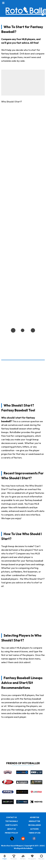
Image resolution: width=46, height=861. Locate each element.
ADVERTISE (34, 817)
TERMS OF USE (34, 833)
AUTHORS (34, 829)
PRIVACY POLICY (11, 833)
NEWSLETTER (34, 821)
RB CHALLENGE (34, 825)
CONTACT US (11, 817)
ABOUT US (11, 829)
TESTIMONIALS (11, 821)
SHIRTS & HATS (11, 825)
